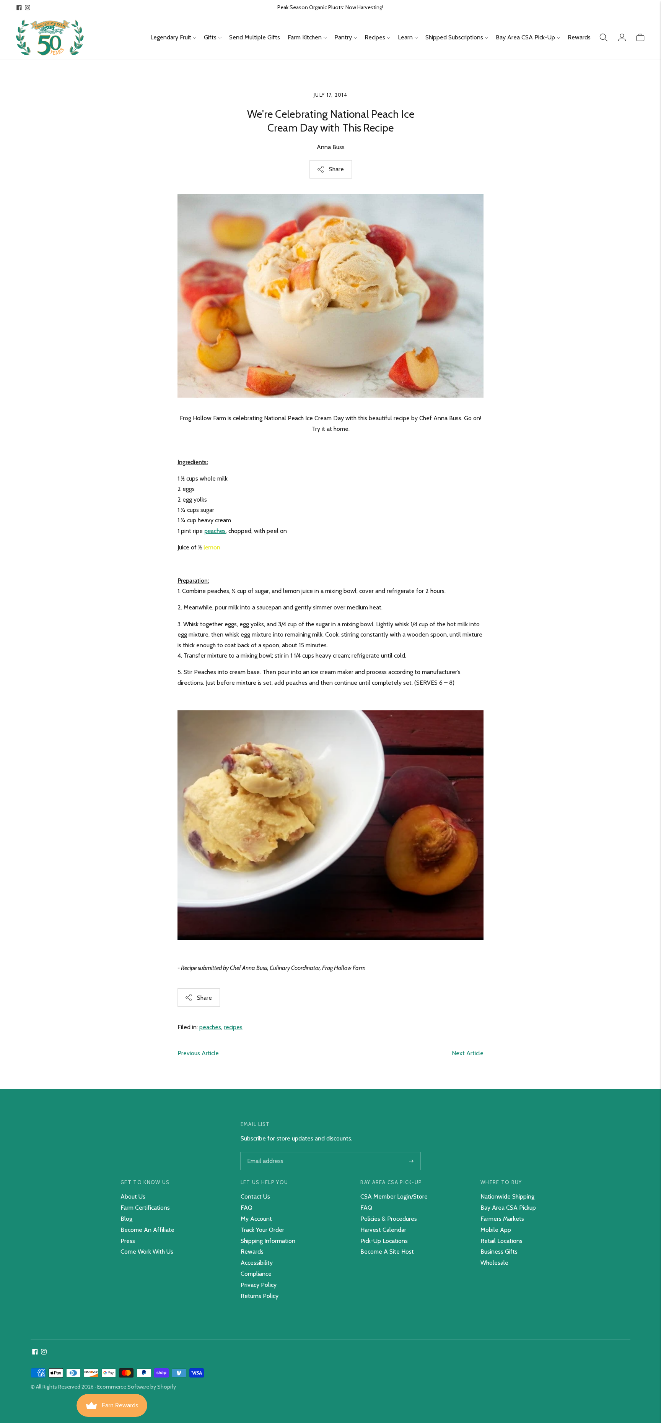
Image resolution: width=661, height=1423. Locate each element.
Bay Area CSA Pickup (508, 1207)
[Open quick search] (603, 37)
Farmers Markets (502, 1218)
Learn (405, 37)
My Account (256, 1218)
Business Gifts (499, 1251)
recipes (233, 1027)
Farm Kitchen (305, 37)
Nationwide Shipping (507, 1196)
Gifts (210, 37)
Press (127, 1240)
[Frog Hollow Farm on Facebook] (19, 7)
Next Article (468, 1053)
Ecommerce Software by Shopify (136, 1386)
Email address (264, 1152)
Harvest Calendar (383, 1229)
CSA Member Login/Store (394, 1196)
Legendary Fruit (170, 37)
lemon (212, 547)
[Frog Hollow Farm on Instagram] (27, 7)
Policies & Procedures (388, 1218)
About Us (132, 1196)
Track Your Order (262, 1229)
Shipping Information (268, 1240)
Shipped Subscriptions (454, 37)
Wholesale (494, 1262)
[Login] (622, 37)
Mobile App (495, 1229)
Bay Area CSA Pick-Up (525, 37)
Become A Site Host (387, 1251)
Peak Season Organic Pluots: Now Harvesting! (330, 7)
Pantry (343, 37)
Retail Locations (501, 1240)
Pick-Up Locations (384, 1240)
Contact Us (255, 1196)
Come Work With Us (146, 1251)
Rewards (579, 37)
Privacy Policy (259, 1284)
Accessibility (257, 1262)
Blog (126, 1218)
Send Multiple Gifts (254, 37)
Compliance (256, 1273)
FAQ (246, 1207)
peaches (215, 530)
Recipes (375, 37)
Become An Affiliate (147, 1229)
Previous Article (198, 1053)
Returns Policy (259, 1296)
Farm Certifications (145, 1207)
